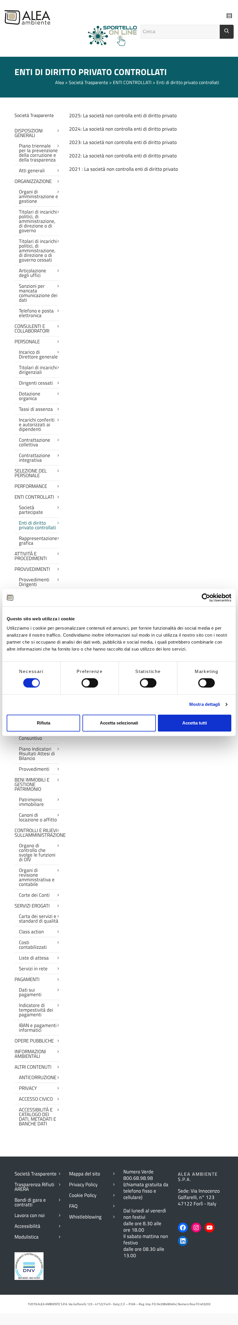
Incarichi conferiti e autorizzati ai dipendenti (37, 424)
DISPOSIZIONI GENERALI (29, 133)
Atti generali (32, 170)
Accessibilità (27, 1226)
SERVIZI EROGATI (32, 906)
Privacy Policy (83, 1184)
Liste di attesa (34, 958)
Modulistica (27, 1237)
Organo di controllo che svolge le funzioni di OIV (37, 852)
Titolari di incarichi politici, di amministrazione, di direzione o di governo (38, 221)
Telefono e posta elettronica (36, 313)
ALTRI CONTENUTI (33, 1067)
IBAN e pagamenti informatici (38, 1028)
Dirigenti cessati (36, 383)
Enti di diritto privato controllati (37, 525)
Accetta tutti (194, 722)
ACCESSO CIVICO (36, 1099)
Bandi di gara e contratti (30, 1202)
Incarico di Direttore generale (38, 354)
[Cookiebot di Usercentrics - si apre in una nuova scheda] (206, 597)
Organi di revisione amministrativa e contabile (37, 877)
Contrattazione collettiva (34, 442)
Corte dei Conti (34, 895)
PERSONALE (27, 341)
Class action (31, 931)
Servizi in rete (33, 968)
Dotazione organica (29, 396)
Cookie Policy (82, 1195)
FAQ (73, 1206)
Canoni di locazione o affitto (38, 817)
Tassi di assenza (36, 409)
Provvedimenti (34, 769)
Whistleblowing (85, 1217)
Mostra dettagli (204, 704)
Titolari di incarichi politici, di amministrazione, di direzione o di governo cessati (38, 250)
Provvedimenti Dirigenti (34, 582)
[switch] (90, 683)
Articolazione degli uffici (32, 273)
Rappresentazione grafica (38, 540)
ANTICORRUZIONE (37, 1077)
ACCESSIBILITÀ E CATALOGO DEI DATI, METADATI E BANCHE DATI (37, 1116)
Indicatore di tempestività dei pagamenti (36, 1009)
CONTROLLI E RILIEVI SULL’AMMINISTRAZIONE (37, 833)
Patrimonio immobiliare (31, 802)
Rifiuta (43, 722)
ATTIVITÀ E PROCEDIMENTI (31, 556)
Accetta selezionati (119, 722)
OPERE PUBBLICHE (34, 1041)
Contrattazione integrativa (34, 458)
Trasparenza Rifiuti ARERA (34, 1187)
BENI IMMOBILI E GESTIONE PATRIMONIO (32, 784)
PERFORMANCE (31, 486)
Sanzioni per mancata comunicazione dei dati (38, 293)
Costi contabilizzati (33, 945)
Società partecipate (31, 510)
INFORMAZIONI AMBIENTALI (30, 1054)
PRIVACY (28, 1088)
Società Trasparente (36, 1173)
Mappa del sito (84, 1173)
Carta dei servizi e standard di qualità (38, 918)
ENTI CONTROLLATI (34, 497)
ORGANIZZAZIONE (33, 181)
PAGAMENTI (27, 979)
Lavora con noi (30, 1215)
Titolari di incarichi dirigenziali (38, 370)
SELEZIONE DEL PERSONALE (31, 473)
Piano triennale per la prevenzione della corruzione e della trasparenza (38, 153)
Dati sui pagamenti (30, 992)
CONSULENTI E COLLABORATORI (32, 328)
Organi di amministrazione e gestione (38, 196)
